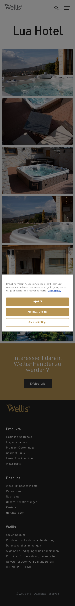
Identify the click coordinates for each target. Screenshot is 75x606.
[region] (37, 303)
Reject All (37, 301)
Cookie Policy (54, 291)
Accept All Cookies (37, 312)
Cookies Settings (37, 322)
